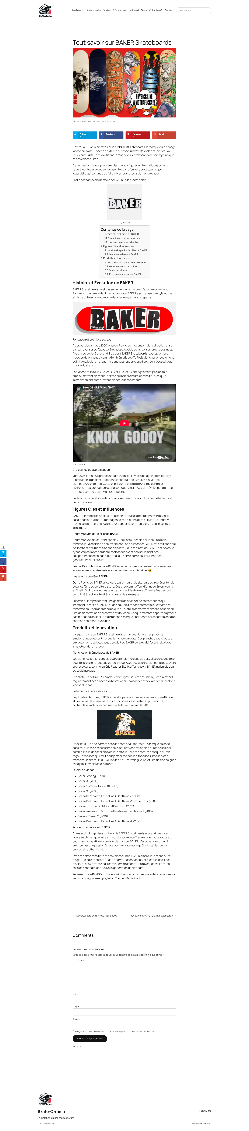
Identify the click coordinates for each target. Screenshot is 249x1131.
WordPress (207, 1123)
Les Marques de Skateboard (104, 121)
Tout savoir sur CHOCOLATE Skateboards (151, 915)
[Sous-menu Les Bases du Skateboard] (100, 10)
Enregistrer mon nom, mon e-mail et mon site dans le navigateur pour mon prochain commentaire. (114, 1031)
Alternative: (77, 1046)
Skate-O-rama (51, 1111)
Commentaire (79, 960)
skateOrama (86, 121)
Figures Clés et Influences (118, 246)
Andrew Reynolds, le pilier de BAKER (127, 250)
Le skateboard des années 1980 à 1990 (96, 915)
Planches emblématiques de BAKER (127, 262)
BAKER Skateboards (132, 147)
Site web (76, 1019)
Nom (75, 994)
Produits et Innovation (116, 258)
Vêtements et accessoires (123, 266)
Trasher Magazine (126, 878)
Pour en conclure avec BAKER (125, 274)
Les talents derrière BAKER (123, 254)
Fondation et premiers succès (124, 238)
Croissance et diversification (124, 242)
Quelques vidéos (118, 270)
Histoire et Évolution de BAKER (121, 234)
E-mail (76, 1006)
